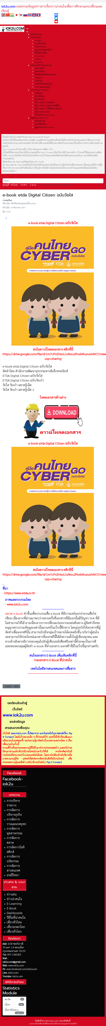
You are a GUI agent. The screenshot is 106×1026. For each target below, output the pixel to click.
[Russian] (25, 14)
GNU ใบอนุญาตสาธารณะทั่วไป (67, 1024)
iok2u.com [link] (8, 6)
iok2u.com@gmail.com (14, 961)
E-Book (11, 908)
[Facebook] (80, 15)
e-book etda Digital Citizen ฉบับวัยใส (53, 223)
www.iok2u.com (17, 604)
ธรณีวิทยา (13, 875)
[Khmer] (34, 14)
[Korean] (21, 14)
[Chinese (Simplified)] (8, 14)
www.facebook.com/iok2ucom (21, 968)
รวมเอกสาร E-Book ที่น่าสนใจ (53, 660)
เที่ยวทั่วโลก (14, 931)
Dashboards (14, 913)
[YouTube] (80, 21)
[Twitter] (80, 18)
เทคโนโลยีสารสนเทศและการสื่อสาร (53, 668)
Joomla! (32, 1024)
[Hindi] (12, 14)
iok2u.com (13, 972)
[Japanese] (16, 14)
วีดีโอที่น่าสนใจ (16, 917)
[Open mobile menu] (27, 28)
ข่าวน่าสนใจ (14, 899)
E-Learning (14, 903)
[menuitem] (36, 34)
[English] (3, 14)
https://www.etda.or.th (19, 593)
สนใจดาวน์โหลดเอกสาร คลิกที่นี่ (53, 349)
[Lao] (38, 14)
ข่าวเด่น (12, 894)
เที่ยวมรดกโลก (16, 927)
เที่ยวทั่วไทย (14, 922)
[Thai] (30, 14)
